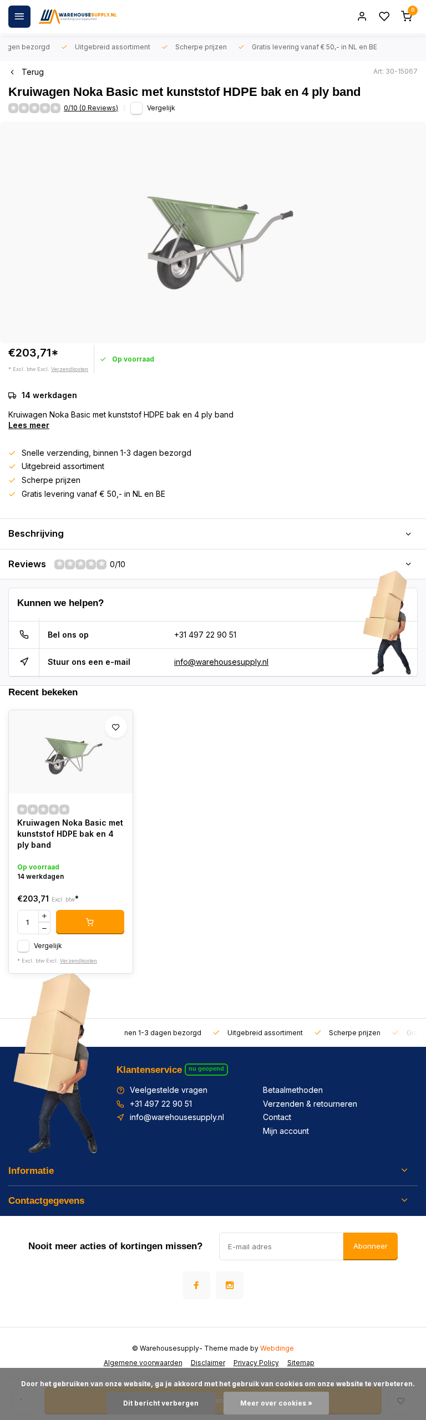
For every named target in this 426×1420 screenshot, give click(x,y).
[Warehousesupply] (77, 16)
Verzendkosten (69, 369)
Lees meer (28, 425)
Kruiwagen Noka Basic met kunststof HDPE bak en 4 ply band (70, 833)
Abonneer (370, 1245)
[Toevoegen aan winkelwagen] (90, 922)
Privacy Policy (256, 1362)
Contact (277, 1117)
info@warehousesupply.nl (221, 661)
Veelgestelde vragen (168, 1090)
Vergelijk (161, 108)
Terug (33, 72)
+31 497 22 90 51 (205, 634)
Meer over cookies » (276, 1403)
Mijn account (286, 1131)
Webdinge (277, 1348)
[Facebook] (196, 1285)
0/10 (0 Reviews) (91, 108)
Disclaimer (208, 1362)
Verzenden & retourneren (310, 1103)
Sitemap (301, 1362)
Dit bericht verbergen (161, 1403)
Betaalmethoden (293, 1090)
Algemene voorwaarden (143, 1362)
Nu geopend (206, 1068)
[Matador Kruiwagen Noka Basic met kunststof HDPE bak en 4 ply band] (71, 751)
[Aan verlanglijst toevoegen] (116, 727)
